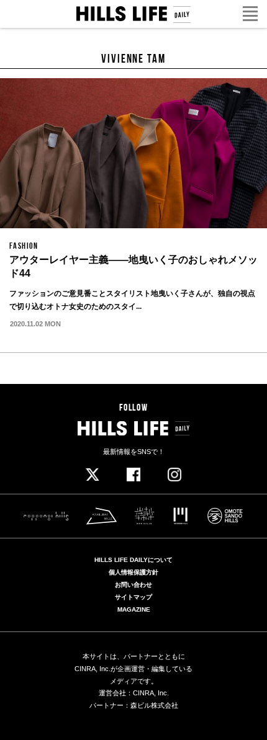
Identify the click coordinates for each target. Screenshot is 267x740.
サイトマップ (133, 597)
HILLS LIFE (133, 14)
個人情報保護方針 (133, 572)
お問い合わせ (133, 585)
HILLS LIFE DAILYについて (133, 560)
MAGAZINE (133, 610)
